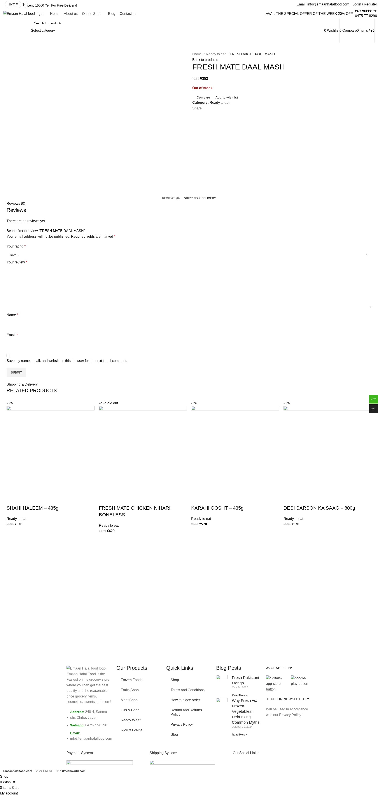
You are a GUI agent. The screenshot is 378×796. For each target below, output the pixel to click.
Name (12, 315)
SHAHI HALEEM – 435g (32, 508)
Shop (175, 680)
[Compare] (12, 499)
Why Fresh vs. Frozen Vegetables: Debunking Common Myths (245, 711)
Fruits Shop (130, 690)
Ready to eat (216, 54)
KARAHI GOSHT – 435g (217, 508)
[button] (12, 543)
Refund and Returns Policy (186, 712)
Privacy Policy (182, 724)
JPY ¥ (13, 4)
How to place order (185, 700)
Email (12, 335)
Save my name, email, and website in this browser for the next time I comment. (67, 361)
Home (197, 54)
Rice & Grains (131, 730)
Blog (174, 734)
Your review (17, 262)
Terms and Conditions (188, 690)
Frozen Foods (131, 680)
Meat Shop (129, 700)
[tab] (171, 198)
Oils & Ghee (130, 710)
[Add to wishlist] (12, 532)
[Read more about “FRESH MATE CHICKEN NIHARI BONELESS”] (104, 550)
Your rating (16, 246)
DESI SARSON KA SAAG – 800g (319, 508)
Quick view (12, 554)
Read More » (240, 695)
